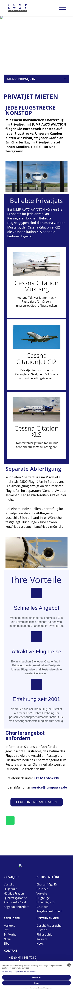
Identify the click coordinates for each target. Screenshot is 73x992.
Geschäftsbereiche (48, 926)
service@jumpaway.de (49, 787)
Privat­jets (11, 877)
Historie (41, 930)
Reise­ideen (12, 918)
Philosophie (44, 934)
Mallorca (9, 926)
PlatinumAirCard (15, 902)
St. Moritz (10, 934)
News (40, 943)
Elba (6, 943)
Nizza (7, 939)
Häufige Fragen (14, 893)
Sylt (6, 930)
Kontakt (10, 951)
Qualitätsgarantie (15, 898)
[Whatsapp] (10, 820)
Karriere (41, 939)
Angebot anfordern (16, 907)
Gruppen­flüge (48, 877)
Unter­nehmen (47, 918)
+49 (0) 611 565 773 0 (22, 958)
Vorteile (9, 884)
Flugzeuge (10, 889)
